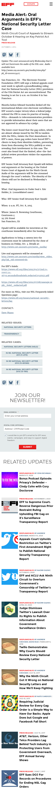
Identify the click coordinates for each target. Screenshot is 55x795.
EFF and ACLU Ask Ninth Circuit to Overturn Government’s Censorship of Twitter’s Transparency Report (36, 583)
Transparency (11, 334)
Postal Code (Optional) (14, 425)
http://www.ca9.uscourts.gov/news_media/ (24, 247)
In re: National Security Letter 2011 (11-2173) (22, 354)
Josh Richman (44, 473)
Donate (31, 4)
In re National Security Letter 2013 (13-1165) (22, 370)
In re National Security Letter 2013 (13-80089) (22, 362)
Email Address (10, 412)
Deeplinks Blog (26, 473)
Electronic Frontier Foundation (8, 4)
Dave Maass (8, 312)
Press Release (26, 499)
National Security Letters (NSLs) (21, 347)
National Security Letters (17, 327)
